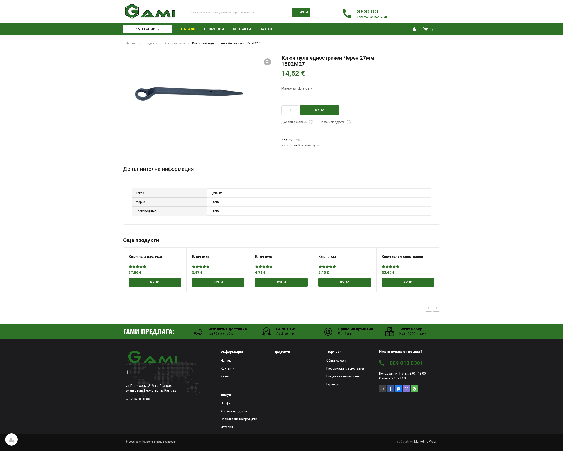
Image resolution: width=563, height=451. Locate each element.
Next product (436, 308)
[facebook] (127, 371)
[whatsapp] (414, 388)
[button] (267, 61)
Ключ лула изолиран (146, 256)
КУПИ (319, 110)
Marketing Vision (425, 441)
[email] (382, 388)
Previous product (428, 308)
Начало (131, 43)
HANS (214, 202)
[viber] (406, 388)
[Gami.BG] (150, 11)
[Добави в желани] (311, 122)
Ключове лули (175, 43)
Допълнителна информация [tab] (158, 169)
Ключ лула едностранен (402, 256)
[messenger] (398, 388)
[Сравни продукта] (348, 122)
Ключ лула (201, 256)
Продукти (150, 43)
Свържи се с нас (138, 399)
